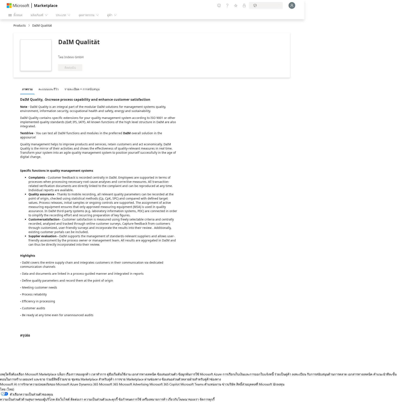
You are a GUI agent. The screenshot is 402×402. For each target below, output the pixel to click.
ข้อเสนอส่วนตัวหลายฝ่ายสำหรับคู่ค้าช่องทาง (191, 379)
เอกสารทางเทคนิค (143, 374)
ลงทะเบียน (299, 374)
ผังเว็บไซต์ (63, 399)
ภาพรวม (27, 89)
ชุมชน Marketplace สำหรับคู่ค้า (92, 379)
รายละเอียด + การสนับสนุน (82, 89)
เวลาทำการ (98, 374)
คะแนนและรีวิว (49, 89)
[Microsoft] (18, 5)
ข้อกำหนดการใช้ (130, 399)
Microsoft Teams (192, 384)
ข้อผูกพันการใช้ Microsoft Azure (200, 374)
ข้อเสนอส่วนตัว (167, 374)
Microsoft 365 (108, 384)
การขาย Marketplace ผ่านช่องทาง (138, 379)
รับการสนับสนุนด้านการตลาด (327, 374)
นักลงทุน (278, 384)
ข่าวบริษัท (228, 384)
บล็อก (61, 374)
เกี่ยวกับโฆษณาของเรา (183, 399)
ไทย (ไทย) (7, 389)
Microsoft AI (8, 384)
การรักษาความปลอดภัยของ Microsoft (43, 384)
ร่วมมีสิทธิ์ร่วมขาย (58, 379)
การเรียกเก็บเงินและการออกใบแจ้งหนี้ (248, 374)
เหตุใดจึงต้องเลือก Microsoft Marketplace (28, 374)
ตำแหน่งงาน (212, 384)
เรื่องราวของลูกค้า (78, 374)
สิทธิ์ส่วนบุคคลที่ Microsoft (254, 384)
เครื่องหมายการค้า (154, 399)
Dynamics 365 (88, 384)
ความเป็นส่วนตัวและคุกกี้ (101, 399)
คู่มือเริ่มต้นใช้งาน (119, 374)
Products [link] (19, 25)
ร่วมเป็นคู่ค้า (282, 374)
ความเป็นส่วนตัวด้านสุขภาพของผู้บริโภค (27, 399)
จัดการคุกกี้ (207, 399)
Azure (74, 384)
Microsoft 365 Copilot (164, 384)
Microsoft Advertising (134, 384)
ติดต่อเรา (77, 399)
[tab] (28, 89)
